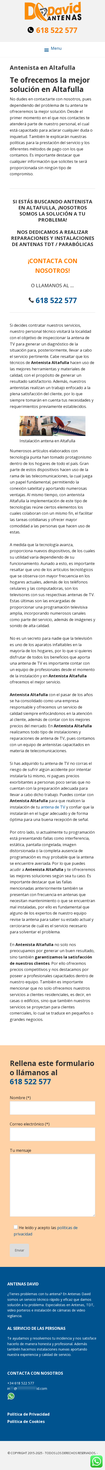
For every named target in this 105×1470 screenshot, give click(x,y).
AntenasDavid (52, 12)
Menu (56, 48)
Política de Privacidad (28, 1414)
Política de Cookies (26, 1421)
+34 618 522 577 (20, 1383)
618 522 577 (56, 30)
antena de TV (53, 807)
